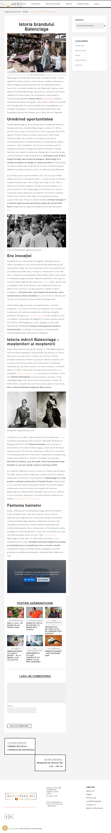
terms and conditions (39, 574)
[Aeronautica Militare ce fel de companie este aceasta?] (53, 613)
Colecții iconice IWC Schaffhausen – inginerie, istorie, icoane (54, 791)
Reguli (89, 794)
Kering (61, 437)
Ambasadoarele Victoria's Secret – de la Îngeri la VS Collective (15, 655)
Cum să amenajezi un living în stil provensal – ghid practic (55, 804)
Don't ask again (43, 579)
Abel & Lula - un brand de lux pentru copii (15, 625)
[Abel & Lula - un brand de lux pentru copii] (15, 613)
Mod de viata (80, 51)
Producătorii (53, 4)
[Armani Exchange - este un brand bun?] (53, 641)
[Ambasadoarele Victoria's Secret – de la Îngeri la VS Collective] (15, 641)
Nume (10, 706)
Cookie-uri (91, 805)
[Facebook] (6, 817)
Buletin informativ (94, 808)
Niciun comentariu (43, 20)
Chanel (45, 282)
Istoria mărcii (50, 535)
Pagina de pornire (12, 11)
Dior (9, 210)
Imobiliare (83, 4)
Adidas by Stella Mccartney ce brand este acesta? (34, 626)
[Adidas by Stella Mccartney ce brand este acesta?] (34, 613)
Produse (35, 4)
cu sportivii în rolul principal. (27, 499)
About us (90, 791)
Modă (69, 4)
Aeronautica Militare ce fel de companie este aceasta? (53, 630)
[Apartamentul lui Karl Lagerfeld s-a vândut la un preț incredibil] (34, 641)
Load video (30, 579)
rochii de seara (35, 315)
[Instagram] (11, 817)
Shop (96, 4)
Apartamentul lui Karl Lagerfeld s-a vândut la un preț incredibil (33, 657)
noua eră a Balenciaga (27, 373)
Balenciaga (48, 98)
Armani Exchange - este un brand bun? (53, 653)
